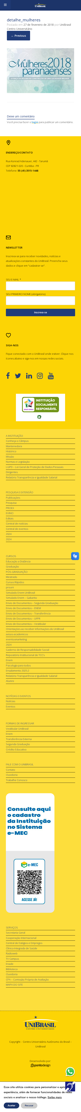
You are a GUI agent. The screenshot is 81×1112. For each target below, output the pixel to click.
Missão (10, 456)
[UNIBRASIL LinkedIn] (31, 375)
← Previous (18, 35)
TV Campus (12, 958)
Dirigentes (12, 472)
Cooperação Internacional (21, 938)
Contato (10, 769)
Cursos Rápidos (15, 582)
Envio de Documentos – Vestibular (26, 624)
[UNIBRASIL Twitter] (20, 375)
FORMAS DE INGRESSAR (20, 723)
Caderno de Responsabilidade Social (27, 649)
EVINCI (9, 513)
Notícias (10, 701)
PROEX (10, 508)
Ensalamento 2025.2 (17, 670)
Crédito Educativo (16, 749)
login (35, 122)
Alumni (10, 681)
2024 (8, 534)
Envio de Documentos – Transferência (28, 613)
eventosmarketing (16, 639)
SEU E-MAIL (13, 279)
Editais (9, 518)
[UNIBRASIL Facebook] (10, 375)
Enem (9, 660)
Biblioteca (11, 969)
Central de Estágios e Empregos (24, 943)
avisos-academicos (17, 634)
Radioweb (11, 953)
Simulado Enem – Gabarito (21, 597)
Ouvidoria (11, 775)
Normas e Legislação (18, 461)
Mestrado (11, 577)
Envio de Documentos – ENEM (23, 608)
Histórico (11, 451)
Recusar (29, 1105)
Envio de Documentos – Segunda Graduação (32, 603)
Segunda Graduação (18, 744)
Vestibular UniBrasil (17, 728)
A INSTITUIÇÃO (14, 436)
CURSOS (11, 556)
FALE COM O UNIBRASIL (20, 764)
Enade (9, 964)
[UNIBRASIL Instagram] (42, 375)
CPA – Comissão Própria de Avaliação (27, 979)
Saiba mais (55, 1097)
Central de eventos (17, 529)
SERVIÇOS (12, 927)
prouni (10, 587)
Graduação (12, 566)
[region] (40, 407)
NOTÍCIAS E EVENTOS (18, 696)
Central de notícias (17, 523)
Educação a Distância (18, 561)
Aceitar (11, 1105)
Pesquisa (11, 502)
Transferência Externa (19, 739)
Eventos (10, 706)
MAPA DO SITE (14, 984)
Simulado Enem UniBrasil (20, 592)
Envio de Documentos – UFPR (23, 618)
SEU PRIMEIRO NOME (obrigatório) (25, 294)
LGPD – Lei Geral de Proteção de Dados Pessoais (34, 467)
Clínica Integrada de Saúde (21, 948)
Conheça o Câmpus (17, 441)
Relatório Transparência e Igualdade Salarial (31, 477)
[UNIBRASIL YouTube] (53, 375)
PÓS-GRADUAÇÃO (17, 572)
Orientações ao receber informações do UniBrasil (35, 629)
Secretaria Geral (15, 932)
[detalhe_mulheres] (40, 92)
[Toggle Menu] (5, 4)
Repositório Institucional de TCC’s (25, 655)
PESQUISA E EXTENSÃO (19, 492)
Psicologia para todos (18, 665)
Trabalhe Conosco (16, 780)
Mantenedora (14, 446)
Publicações (13, 497)
